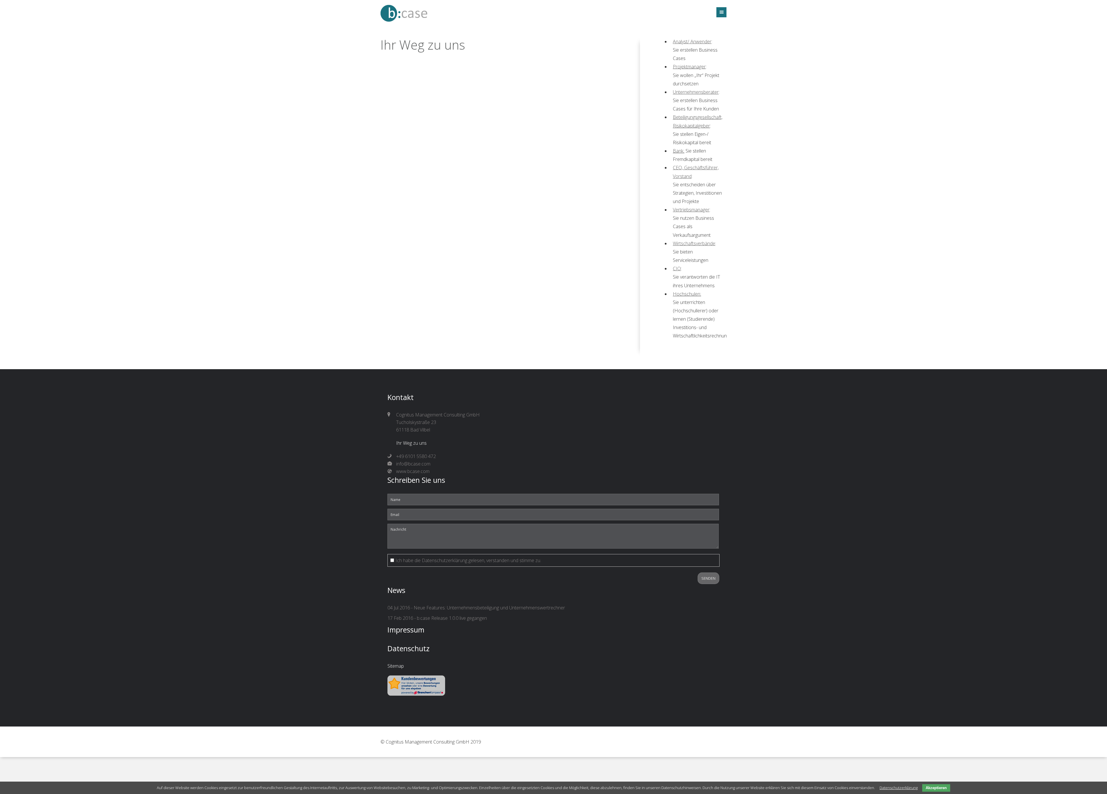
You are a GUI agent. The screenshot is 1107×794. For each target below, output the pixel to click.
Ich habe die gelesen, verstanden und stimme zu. (468, 560)
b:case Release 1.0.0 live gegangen (452, 618)
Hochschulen (686, 294)
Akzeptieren (936, 788)
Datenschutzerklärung (444, 560)
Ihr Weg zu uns (411, 443)
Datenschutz (408, 648)
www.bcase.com (413, 471)
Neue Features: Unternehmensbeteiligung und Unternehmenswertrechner (489, 608)
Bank (678, 151)
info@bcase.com (413, 464)
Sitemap (395, 666)
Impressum (405, 630)
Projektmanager (689, 66)
